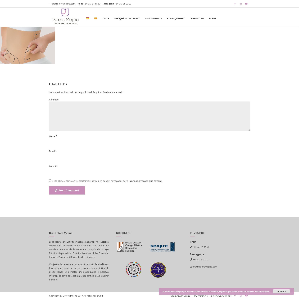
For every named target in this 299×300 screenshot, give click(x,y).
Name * (53, 136)
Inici (105, 18)
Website (53, 166)
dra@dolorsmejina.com (63, 3)
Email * (52, 151)
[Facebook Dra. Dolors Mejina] (235, 3)
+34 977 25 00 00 (123, 3)
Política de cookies (221, 296)
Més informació (262, 291)
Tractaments (153, 18)
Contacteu (197, 18)
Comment (54, 99)
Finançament (175, 18)
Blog (212, 18)
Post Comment (68, 190)
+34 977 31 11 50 (92, 3)
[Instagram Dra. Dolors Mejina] (241, 3)
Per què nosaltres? (127, 18)
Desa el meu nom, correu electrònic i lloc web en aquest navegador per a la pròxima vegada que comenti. (107, 180)
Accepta (281, 291)
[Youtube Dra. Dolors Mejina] (247, 3)
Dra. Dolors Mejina (180, 296)
